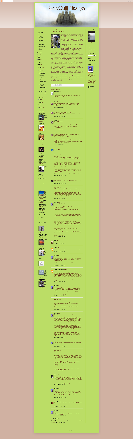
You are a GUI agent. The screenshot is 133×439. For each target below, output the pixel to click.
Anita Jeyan (56, 401)
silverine (55, 247)
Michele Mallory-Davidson (59, 269)
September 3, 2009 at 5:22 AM (59, 107)
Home (67, 420)
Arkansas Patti (57, 111)
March (40, 105)
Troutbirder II (41, 165)
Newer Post (53, 420)
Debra (55, 240)
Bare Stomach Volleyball (40, 36)
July (40, 99)
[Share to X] (59, 85)
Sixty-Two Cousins (42, 91)
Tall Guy (55, 147)
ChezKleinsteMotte (42, 143)
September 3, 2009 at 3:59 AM (59, 98)
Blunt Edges (56, 91)
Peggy (55, 132)
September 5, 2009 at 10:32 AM (60, 397)
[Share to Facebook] (60, 85)
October (40, 70)
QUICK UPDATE (41, 156)
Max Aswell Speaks (42, 95)
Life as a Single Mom (42, 209)
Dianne (55, 120)
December (41, 67)
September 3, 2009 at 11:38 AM (60, 175)
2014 (39, 57)
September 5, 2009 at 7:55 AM (59, 370)
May (40, 102)
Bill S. (55, 101)
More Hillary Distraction (42, 205)
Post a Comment (56, 418)
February (41, 107)
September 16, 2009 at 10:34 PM (60, 415)
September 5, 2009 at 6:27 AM (59, 309)
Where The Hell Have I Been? (45, 252)
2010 (39, 64)
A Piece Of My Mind (42, 204)
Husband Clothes (42, 208)
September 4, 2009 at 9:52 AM (59, 251)
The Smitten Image (42, 200)
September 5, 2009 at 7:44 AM (59, 346)
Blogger (71, 430)
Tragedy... (40, 48)
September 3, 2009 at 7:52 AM (59, 129)
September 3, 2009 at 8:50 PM (59, 236)
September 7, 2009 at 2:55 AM (59, 406)
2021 (39, 54)
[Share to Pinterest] (61, 85)
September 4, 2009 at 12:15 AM (60, 243)
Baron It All (41, 217)
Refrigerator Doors (41, 46)
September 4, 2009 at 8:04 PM (59, 265)
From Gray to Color (42, 87)
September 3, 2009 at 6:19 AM (59, 116)
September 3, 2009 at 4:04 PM (59, 198)
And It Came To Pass (43, 239)
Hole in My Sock (42, 73)
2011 (39, 62)
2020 (39, 56)
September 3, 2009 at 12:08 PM (60, 183)
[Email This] (56, 85)
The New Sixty (41, 155)
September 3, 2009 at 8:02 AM (59, 144)
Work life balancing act (42, 175)
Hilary (55, 179)
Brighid (40, 146)
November (41, 68)
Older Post (81, 420)
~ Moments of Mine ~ (43, 269)
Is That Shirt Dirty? (42, 83)
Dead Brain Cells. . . (43, 81)
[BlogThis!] (57, 85)
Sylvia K (55, 374)
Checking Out (40, 37)
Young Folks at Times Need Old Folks (42, 76)
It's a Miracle (40, 40)
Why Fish (40, 49)
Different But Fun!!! (42, 214)
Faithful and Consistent (41, 85)
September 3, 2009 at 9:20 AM (59, 151)
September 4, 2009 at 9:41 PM (59, 281)
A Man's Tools (40, 32)
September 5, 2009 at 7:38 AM (59, 337)
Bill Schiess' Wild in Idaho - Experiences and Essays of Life (42, 224)
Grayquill (56, 202)
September (41, 72)
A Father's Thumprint (42, 30)
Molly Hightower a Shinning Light (41, 42)
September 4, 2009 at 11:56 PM (60, 295)
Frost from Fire (41, 201)
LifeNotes (40, 133)
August (40, 97)
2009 (39, 65)
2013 (39, 59)
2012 (39, 61)
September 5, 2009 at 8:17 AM (59, 384)
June (40, 101)
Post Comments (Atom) (60, 422)
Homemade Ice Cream (42, 79)
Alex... (39, 33)
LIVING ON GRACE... (43, 234)
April (40, 104)
